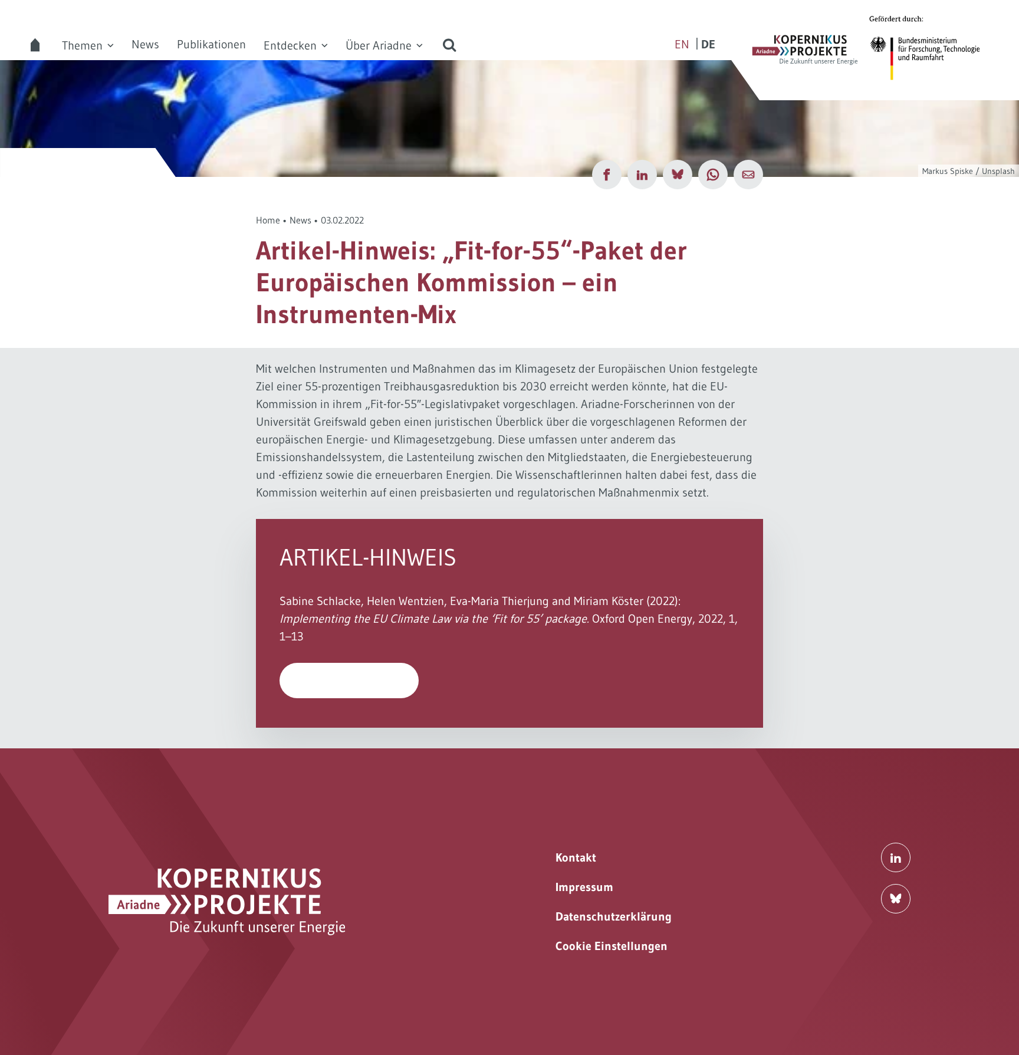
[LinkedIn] (642, 174)
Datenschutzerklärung (613, 916)
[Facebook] (607, 174)
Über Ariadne (379, 45)
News (145, 44)
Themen (82, 45)
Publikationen (211, 44)
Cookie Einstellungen (611, 946)
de (708, 44)
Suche (449, 44)
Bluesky (896, 899)
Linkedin (896, 857)
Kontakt (575, 857)
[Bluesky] (677, 174)
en (682, 44)
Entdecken (290, 45)
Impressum (584, 887)
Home (268, 220)
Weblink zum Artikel (349, 680)
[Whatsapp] (713, 174)
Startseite (35, 44)
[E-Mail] (748, 174)
